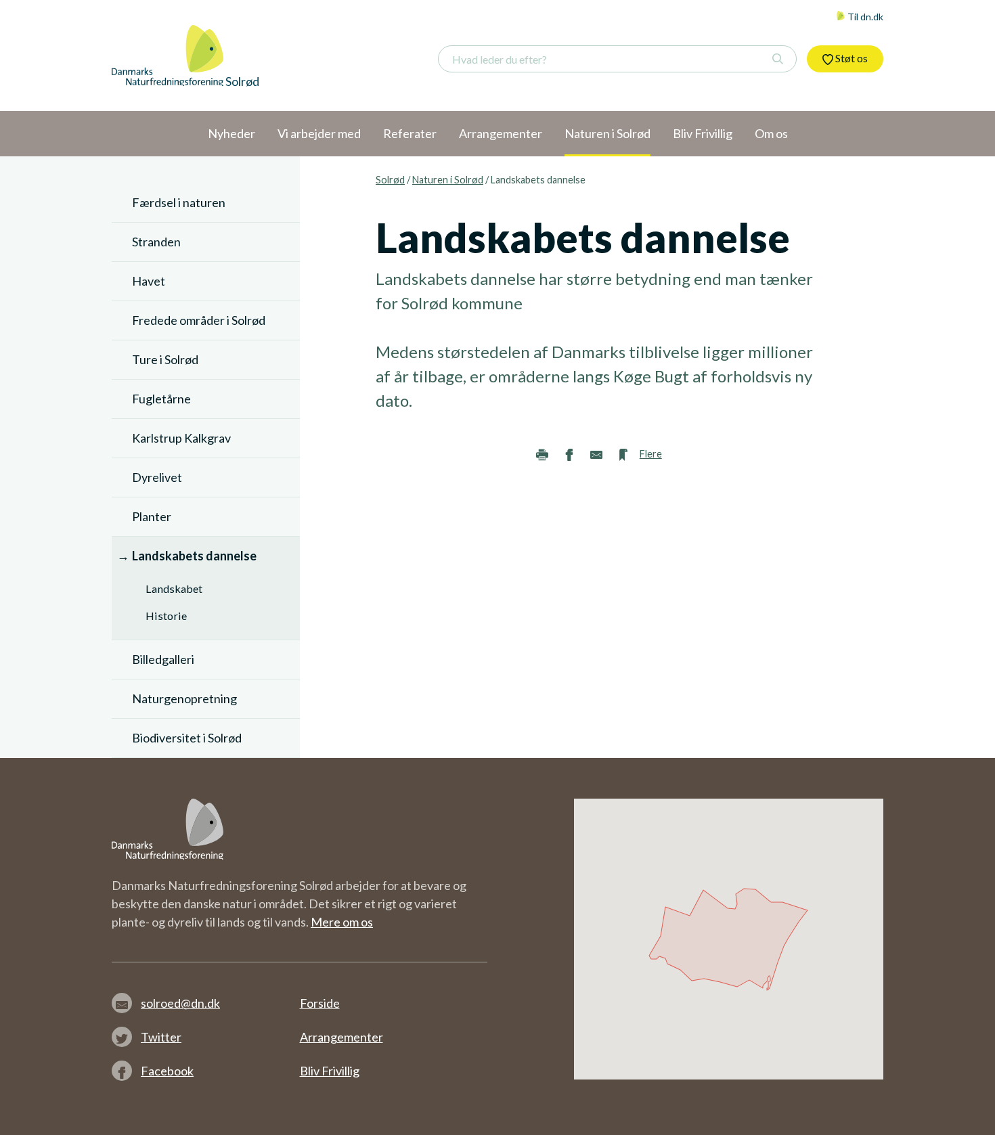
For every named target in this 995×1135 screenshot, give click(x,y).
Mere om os (342, 921)
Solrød (390, 179)
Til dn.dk (864, 16)
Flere (651, 454)
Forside (320, 1003)
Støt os (850, 57)
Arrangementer (341, 1036)
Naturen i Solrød (447, 179)
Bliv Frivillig (329, 1070)
